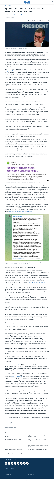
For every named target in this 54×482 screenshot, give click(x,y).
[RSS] (18, 463)
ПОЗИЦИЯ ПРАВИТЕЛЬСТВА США (35, 477)
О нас (6, 472)
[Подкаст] (21, 463)
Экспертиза (8, 5)
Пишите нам (8, 474)
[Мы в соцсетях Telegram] (27, 463)
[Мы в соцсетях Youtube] (12, 463)
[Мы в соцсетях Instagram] (15, 463)
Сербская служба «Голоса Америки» (21, 14)
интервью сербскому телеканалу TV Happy (16, 71)
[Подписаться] (24, 463)
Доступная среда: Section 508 (34, 472)
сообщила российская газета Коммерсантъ (20, 211)
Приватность (31, 474)
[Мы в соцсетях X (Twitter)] (9, 463)
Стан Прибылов (8, 14)
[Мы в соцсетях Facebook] (6, 463)
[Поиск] (27, 480)
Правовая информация (10, 477)
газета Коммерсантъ (16, 376)
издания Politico (16, 365)
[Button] (31, 20)
